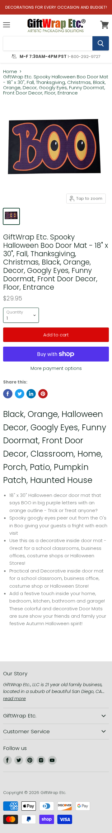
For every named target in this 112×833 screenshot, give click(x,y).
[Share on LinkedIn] (31, 393)
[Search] (100, 43)
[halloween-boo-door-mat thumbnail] (11, 216)
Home (10, 71)
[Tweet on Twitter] (19, 393)
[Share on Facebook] (7, 393)
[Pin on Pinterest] (43, 393)
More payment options (56, 368)
